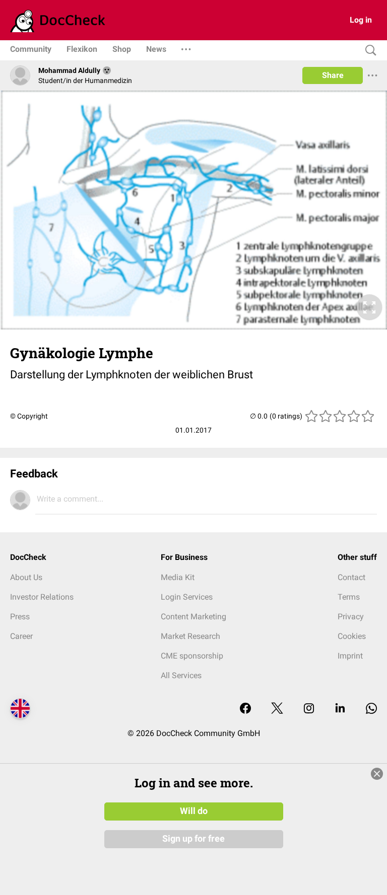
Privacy (351, 616)
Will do (194, 811)
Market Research (190, 636)
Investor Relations (42, 597)
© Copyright (29, 416)
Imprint (350, 656)
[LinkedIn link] (340, 709)
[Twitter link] (277, 709)
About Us (26, 577)
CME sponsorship (192, 656)
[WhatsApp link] (371, 709)
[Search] (368, 50)
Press (20, 616)
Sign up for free (193, 839)
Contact (351, 577)
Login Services (187, 597)
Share (333, 75)
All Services (181, 675)
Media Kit (178, 577)
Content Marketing (193, 616)
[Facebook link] (245, 709)
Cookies (352, 636)
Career (21, 636)
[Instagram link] (308, 709)
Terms (349, 597)
